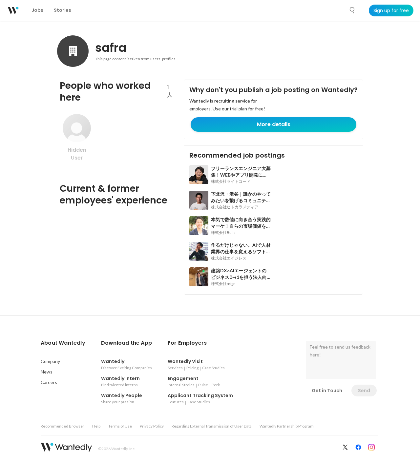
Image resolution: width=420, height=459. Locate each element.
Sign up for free (391, 10)
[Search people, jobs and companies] (352, 10)
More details (273, 124)
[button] (63, 343)
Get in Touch (327, 390)
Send (364, 390)
